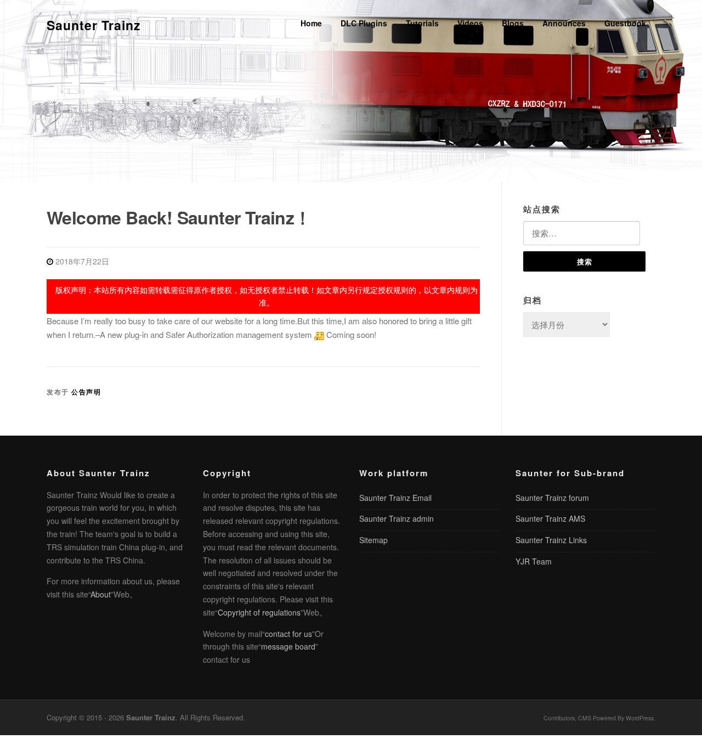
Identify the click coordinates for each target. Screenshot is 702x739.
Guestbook (625, 23)
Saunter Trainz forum (552, 497)
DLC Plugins (364, 23)
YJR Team (534, 561)
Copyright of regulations (259, 612)
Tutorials (422, 23)
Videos (470, 23)
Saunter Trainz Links (551, 539)
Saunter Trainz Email (395, 497)
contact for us (288, 633)
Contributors (559, 718)
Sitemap (373, 539)
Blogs (513, 23)
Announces (564, 23)
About (100, 594)
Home (311, 23)
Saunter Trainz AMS (550, 518)
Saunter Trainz (94, 25)
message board (288, 646)
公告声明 (86, 392)
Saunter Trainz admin (396, 518)
